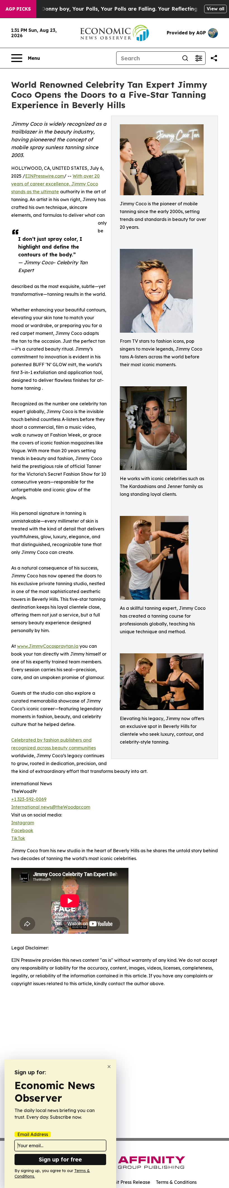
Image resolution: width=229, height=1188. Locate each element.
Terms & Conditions (176, 1182)
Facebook (22, 830)
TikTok (18, 838)
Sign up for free (60, 1159)
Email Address (32, 1134)
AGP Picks (18, 9)
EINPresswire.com (44, 176)
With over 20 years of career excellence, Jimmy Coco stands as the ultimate (55, 183)
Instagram (22, 822)
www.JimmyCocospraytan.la (47, 646)
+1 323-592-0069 (28, 799)
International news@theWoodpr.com (50, 807)
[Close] (109, 1066)
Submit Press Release (127, 1182)
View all (215, 8)
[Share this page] (214, 58)
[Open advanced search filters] (198, 58)
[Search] (185, 58)
